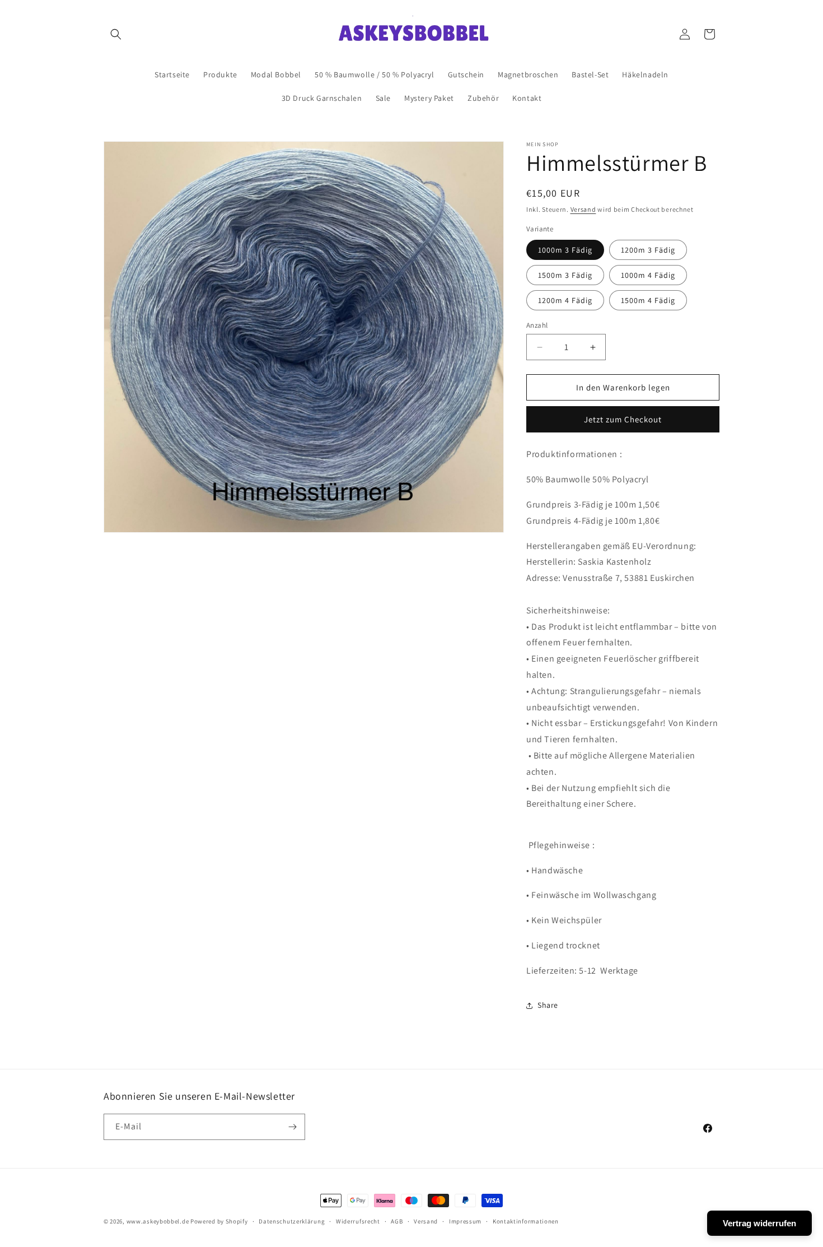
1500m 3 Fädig (565, 275)
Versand (583, 209)
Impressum (465, 1221)
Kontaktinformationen (526, 1221)
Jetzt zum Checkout (623, 419)
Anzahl (537, 325)
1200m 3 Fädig (648, 250)
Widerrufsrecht (358, 1221)
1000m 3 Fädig (565, 250)
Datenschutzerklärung (292, 1221)
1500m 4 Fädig (648, 300)
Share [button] (547, 1005)
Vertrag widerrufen (759, 1223)
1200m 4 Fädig (565, 300)
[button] (116, 34)
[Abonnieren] (292, 1127)
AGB (397, 1221)
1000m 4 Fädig (648, 275)
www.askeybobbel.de (158, 1221)
